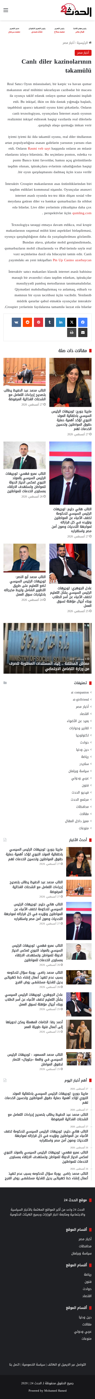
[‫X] (71, 322)
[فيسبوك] (82, 322)
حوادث (84, 742)
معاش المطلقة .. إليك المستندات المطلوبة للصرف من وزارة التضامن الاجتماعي (49, 666)
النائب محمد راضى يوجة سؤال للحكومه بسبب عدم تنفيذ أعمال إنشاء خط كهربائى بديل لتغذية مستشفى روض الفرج (33, 977)
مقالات (84, 814)
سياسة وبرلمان (78, 771)
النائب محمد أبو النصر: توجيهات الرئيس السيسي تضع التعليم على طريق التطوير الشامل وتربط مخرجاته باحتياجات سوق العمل (25, 586)
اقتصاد (84, 713)
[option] (47, 648)
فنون (85, 785)
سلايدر (84, 764)
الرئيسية (83, 43)
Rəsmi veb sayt (39, 148)
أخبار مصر (68, 43)
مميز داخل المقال (77, 821)
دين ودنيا (82, 749)
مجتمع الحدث (80, 799)
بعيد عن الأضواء (78, 721)
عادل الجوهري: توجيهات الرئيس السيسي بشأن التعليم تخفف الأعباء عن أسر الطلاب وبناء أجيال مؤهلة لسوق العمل (71, 597)
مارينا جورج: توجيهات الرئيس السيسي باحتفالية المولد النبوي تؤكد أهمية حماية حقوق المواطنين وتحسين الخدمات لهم (71, 420)
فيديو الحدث (80, 792)
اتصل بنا (14, 1364)
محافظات (82, 806)
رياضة (85, 756)
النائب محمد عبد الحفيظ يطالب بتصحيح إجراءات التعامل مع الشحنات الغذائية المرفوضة (25, 394)
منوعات (84, 828)
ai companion (80, 692)
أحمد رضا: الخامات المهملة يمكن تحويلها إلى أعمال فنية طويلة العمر (34, 1024)
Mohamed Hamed (55, 1390)
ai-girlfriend (81, 699)
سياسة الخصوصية (33, 1364)
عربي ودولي (80, 778)
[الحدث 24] (76, 10)
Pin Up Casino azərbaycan (72, 260)
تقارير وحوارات (79, 728)
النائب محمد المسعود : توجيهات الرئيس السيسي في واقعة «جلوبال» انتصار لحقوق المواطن (35, 1059)
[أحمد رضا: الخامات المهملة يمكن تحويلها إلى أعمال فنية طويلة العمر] (79, 1034)
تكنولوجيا (82, 735)
